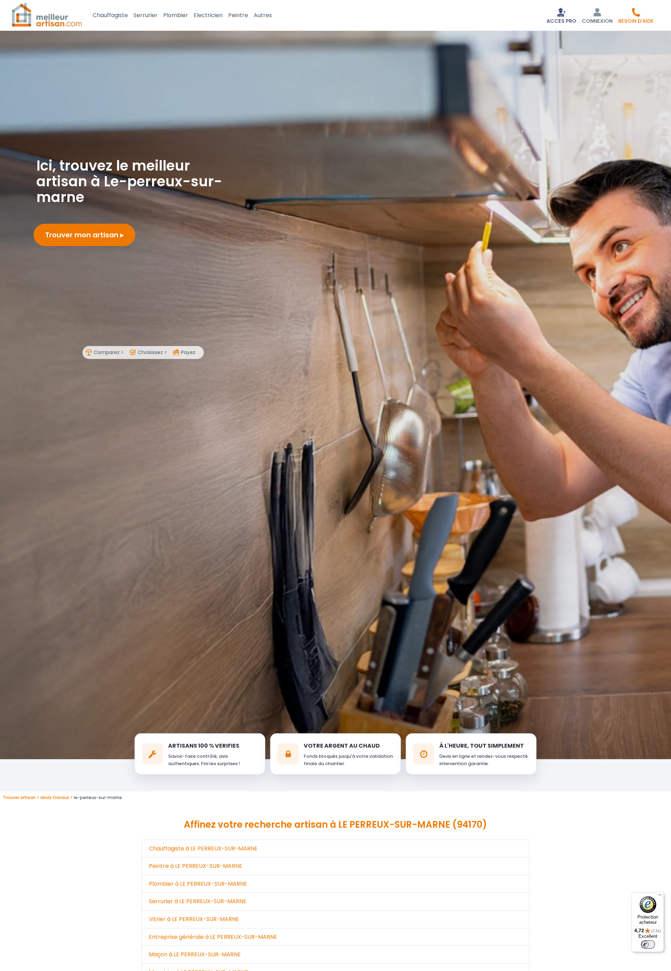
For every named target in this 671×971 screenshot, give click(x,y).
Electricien (208, 15)
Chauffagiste (110, 15)
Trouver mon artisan (82, 235)
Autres (263, 15)
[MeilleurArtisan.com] (47, 14)
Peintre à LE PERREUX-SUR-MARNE (195, 866)
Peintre (238, 15)
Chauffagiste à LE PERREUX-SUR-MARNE (203, 848)
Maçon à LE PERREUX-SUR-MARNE (195, 954)
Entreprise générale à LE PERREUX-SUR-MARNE (213, 937)
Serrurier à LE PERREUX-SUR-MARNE (197, 901)
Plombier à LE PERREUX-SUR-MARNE (198, 884)
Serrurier (146, 15)
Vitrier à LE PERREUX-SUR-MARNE (194, 919)
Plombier (175, 15)
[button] (636, 15)
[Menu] (660, 896)
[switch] (648, 944)
